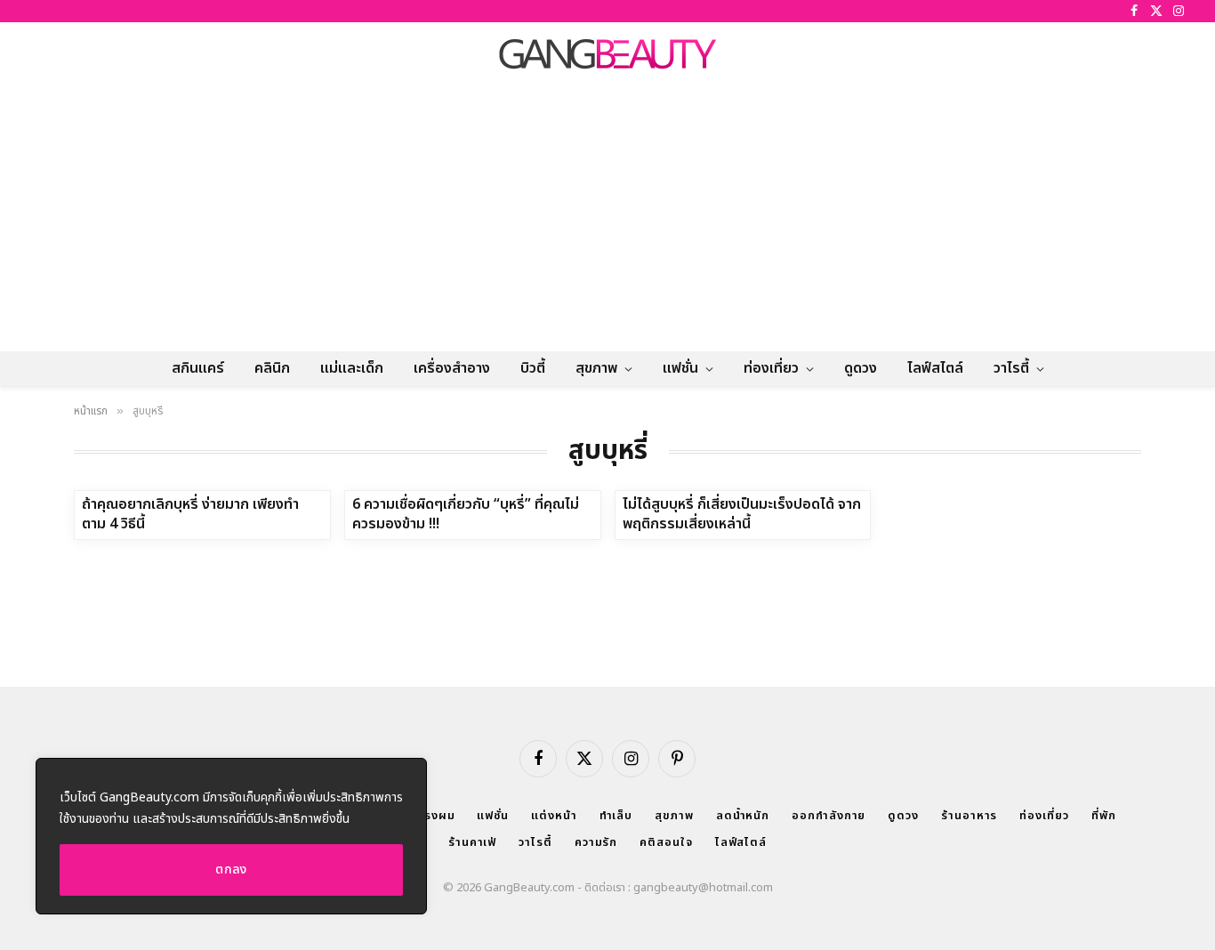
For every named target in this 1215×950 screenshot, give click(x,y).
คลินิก (272, 368)
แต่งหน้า (553, 816)
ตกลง (231, 869)
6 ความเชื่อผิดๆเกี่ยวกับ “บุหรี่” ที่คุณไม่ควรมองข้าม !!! (465, 515)
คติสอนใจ (666, 842)
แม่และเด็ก (351, 368)
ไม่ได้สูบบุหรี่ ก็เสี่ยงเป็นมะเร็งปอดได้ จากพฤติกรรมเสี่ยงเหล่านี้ (742, 515)
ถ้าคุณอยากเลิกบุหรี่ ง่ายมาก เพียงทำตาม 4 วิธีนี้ (190, 515)
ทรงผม (435, 816)
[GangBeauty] (607, 53)
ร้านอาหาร (969, 816)
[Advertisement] (607, 217)
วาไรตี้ (1011, 368)
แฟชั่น (680, 368)
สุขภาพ (596, 368)
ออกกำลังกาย (828, 816)
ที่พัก (1103, 816)
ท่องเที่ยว (771, 368)
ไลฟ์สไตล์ (935, 368)
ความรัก (596, 842)
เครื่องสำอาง (452, 368)
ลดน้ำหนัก (742, 816)
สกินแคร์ (198, 368)
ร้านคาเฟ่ (472, 842)
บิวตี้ (532, 368)
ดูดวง (860, 368)
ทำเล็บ (616, 816)
